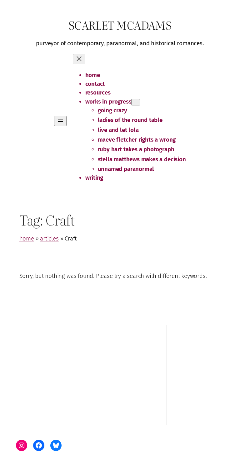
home (26, 238)
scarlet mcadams (120, 25)
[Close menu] (79, 59)
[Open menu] (60, 121)
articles (49, 238)
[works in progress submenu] (135, 102)
